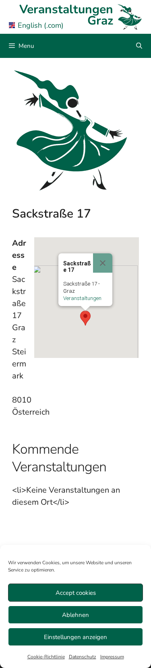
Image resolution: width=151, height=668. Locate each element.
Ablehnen (75, 615)
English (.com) (41, 25)
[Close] (102, 263)
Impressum (112, 657)
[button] (85, 318)
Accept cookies (76, 593)
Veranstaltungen (82, 298)
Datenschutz (82, 657)
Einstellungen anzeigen (75, 637)
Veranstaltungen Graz (66, 15)
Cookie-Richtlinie (46, 657)
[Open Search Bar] (139, 46)
